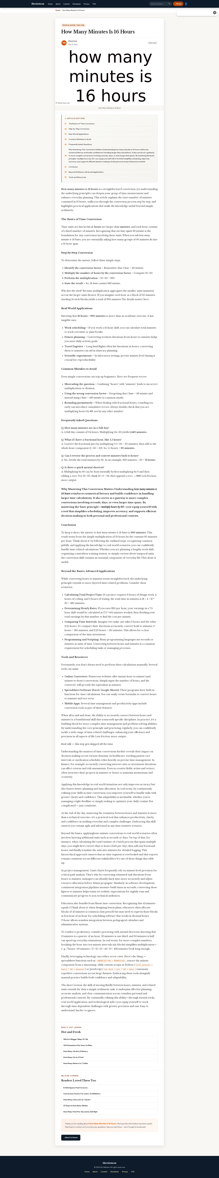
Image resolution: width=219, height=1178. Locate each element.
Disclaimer (77, 4)
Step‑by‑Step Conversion (79, 129)
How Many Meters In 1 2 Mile (75, 1063)
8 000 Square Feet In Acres (75, 1087)
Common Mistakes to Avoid (80, 139)
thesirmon (37, 3)
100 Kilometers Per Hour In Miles (77, 1045)
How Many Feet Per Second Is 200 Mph (80, 1111)
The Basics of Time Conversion (81, 124)
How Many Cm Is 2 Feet (73, 1057)
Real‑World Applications (79, 134)
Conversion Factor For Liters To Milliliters (81, 1093)
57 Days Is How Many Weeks (75, 1105)
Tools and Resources (77, 177)
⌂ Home (178, 4)
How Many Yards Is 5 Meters (75, 1051)
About (58, 4)
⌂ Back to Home (71, 1137)
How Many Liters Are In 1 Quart (76, 1099)
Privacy (86, 4)
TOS (94, 4)
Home (50, 4)
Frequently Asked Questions (80, 144)
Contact (66, 4)
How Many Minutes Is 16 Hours (102, 1123)
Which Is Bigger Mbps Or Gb (75, 1039)
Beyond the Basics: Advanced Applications (86, 172)
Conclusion (73, 167)
